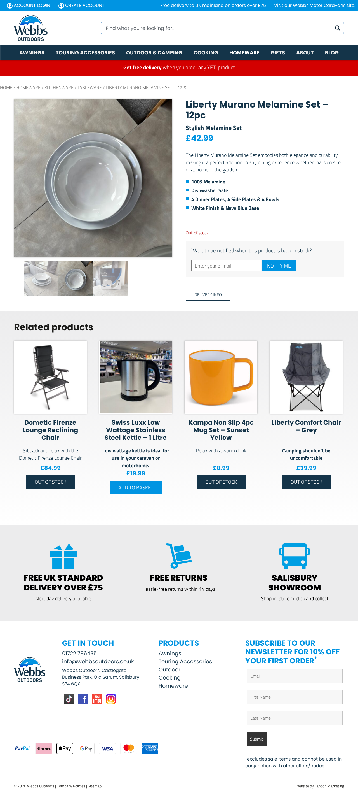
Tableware (89, 87)
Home (6, 87)
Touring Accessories (185, 661)
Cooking (170, 678)
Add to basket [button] (135, 487)
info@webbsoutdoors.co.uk (98, 661)
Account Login (31, 5)
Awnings (170, 653)
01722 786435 (79, 653)
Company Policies (71, 786)
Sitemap (95, 786)
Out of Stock (50, 481)
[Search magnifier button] (337, 28)
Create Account (84, 5)
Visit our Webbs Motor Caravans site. (314, 5)
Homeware (28, 87)
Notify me (279, 265)
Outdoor (169, 669)
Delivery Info (208, 294)
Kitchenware (59, 87)
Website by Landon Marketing (320, 786)
